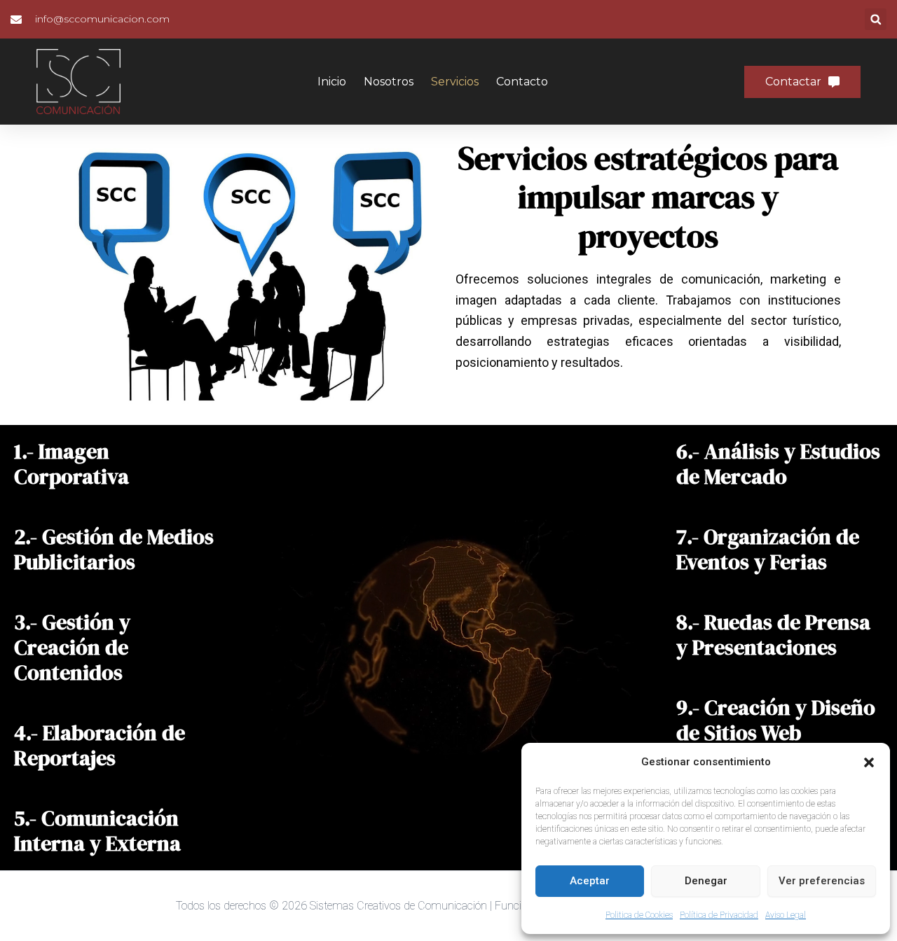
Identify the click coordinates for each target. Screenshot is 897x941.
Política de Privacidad (719, 915)
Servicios (455, 81)
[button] (869, 762)
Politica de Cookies (639, 915)
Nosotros (388, 81)
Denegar (706, 880)
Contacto (522, 81)
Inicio (331, 81)
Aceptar (590, 880)
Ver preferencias (822, 880)
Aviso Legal (785, 915)
